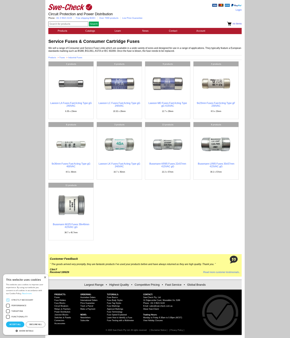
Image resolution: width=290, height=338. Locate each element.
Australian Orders (88, 297)
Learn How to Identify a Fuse (119, 317)
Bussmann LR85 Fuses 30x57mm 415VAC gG (216, 165)
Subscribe (84, 320)
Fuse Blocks (59, 303)
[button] (25, 330)
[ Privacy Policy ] (176, 330)
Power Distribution (62, 312)
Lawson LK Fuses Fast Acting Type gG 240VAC (119, 165)
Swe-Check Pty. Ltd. (152, 297)
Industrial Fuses (75, 57)
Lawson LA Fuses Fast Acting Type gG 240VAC (71, 104)
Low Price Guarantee (132, 18)
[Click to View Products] (71, 98)
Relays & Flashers (62, 309)
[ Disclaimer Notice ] (158, 330)
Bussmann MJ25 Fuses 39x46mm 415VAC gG (71, 225)
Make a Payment (87, 309)
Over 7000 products (108, 18)
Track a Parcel (86, 306)
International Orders (89, 300)
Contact (173, 31)
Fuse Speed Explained (117, 315)
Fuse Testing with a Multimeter (120, 320)
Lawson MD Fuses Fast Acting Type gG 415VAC (167, 104)
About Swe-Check (151, 309)
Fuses (62, 57)
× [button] (45, 277)
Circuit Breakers (61, 306)
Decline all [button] (35, 324)
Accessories (59, 323)
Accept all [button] (15, 324)
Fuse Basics (112, 297)
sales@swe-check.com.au (160, 306)
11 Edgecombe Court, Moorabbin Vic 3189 (161, 300)
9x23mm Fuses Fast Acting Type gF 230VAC (216, 104)
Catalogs (90, 31)
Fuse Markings (113, 306)
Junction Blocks (61, 315)
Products (62, 31)
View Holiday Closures (153, 320)
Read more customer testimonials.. (221, 272)
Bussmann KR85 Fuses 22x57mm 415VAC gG (167, 165)
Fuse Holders (60, 300)
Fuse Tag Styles (114, 303)
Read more (27, 293)
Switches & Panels (62, 317)
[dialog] (25, 304)
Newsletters (85, 317)
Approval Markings (115, 309)
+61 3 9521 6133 (64, 18)
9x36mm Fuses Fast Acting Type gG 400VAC (71, 165)
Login (239, 10)
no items (236, 23)
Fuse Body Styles (115, 300)
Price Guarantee (87, 303)
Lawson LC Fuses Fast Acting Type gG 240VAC (119, 104)
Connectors (59, 320)
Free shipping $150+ (86, 18)
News (145, 31)
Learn (118, 31)
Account (200, 31)
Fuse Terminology (114, 312)
